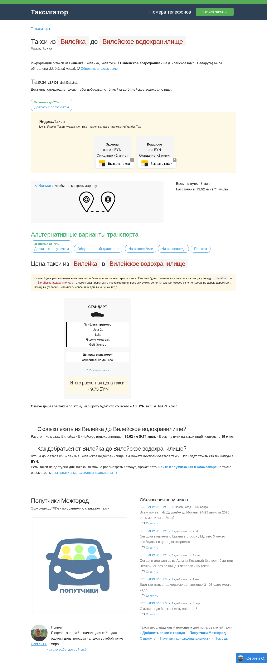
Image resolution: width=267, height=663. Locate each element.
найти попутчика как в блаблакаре (187, 466)
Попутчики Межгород (208, 632)
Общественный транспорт (98, 248)
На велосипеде (173, 248)
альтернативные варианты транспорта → (84, 472)
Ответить (152, 523)
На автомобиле (140, 248)
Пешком (200, 248)
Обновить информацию (99, 68)
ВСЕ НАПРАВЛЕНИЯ (154, 507)
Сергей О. (39, 643)
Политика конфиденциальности (185, 638)
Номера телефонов (170, 11)
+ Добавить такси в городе (162, 632)
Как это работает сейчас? (67, 649)
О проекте (148, 638)
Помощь (221, 638)
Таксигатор (49, 11)
